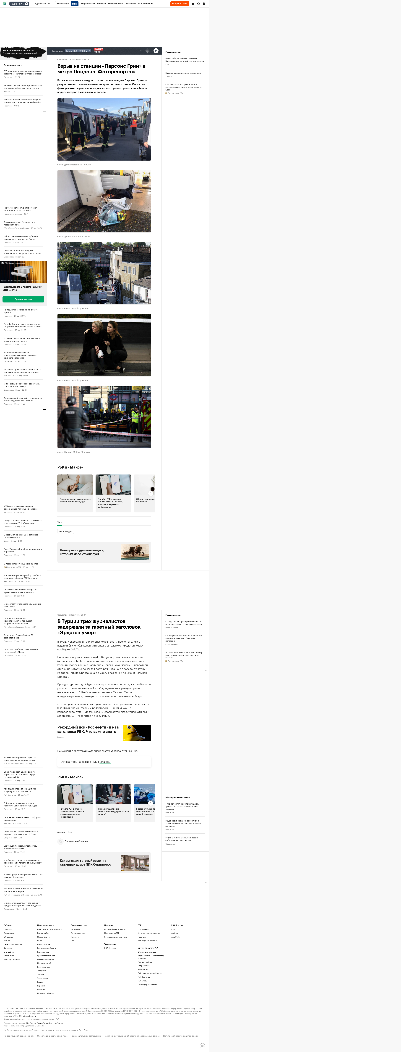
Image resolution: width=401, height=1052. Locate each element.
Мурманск (41, 989)
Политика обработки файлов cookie (180, 1035)
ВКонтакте (75, 929)
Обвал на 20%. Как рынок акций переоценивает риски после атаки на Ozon (183, 87)
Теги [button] (59, 522)
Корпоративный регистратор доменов (151, 956)
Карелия (41, 985)
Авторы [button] (61, 831)
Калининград (43, 951)
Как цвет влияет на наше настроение (183, 72)
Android (175, 933)
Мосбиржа (31, 1022)
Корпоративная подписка (115, 936)
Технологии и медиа (13, 213)
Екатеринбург (43, 933)
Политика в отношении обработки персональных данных (132, 1035)
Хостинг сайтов (145, 961)
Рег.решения (143, 965)
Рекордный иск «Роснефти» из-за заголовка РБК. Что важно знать (88, 729)
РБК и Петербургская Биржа (16, 227)
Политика (8, 105)
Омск (39, 940)
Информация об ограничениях (19, 1035)
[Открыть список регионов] (193, 4)
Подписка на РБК (111, 933)
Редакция (142, 936)
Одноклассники (78, 933)
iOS (173, 929)
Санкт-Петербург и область (49, 929)
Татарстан (41, 970)
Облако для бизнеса (147, 951)
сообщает (63, 649)
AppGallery (176, 936)
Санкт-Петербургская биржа (50, 1022)
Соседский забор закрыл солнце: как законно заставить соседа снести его (183, 622)
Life (167, 64)
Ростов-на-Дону (44, 966)
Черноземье (42, 978)
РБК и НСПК (9, 375)
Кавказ (40, 981)
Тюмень (40, 974)
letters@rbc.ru (29, 1015)
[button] (193, 4)
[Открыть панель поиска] (198, 4)
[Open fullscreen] (145, 103)
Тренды (168, 76)
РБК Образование (12, 959)
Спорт (7, 540)
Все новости (12, 65)
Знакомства (143, 969)
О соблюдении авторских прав (52, 1035)
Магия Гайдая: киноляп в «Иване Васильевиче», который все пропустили (184, 59)
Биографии (9, 951)
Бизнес (7, 91)
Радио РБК (16, 4)
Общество (8, 76)
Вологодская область (46, 948)
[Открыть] (23, 4)
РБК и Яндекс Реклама (13, 626)
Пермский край (44, 963)
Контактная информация (149, 933)
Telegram (75, 936)
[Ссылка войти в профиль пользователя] (204, 3)
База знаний (9, 955)
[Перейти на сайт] (23, 53)
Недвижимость (172, 627)
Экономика (9, 256)
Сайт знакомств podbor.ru (149, 973)
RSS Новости (110, 948)
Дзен (73, 940)
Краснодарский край (46, 955)
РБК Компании (10, 581)
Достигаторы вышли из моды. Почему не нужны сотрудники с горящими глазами (183, 655)
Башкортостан (43, 944)
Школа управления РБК (148, 984)
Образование (171, 644)
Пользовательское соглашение (86, 1035)
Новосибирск (43, 936)
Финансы (8, 512)
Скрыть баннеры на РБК (115, 929)
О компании (143, 929)
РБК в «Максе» (70, 467)
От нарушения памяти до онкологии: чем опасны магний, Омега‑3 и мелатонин (183, 638)
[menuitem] (42, 4)
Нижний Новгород (45, 959)
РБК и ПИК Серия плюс (14, 763)
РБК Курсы (142, 980)
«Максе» (105, 761)
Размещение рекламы (147, 940)
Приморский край (45, 993)
